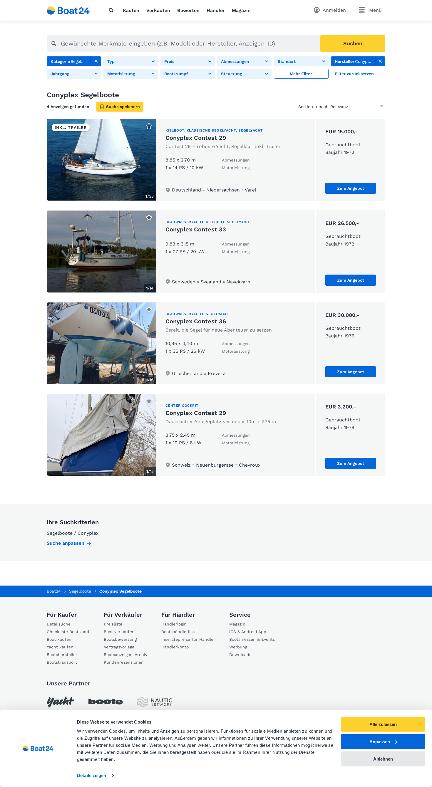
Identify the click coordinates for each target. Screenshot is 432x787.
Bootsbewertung (120, 639)
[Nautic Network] (154, 702)
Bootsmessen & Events (252, 639)
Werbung (238, 647)
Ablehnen (383, 758)
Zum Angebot (350, 188)
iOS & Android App (247, 631)
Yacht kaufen (60, 647)
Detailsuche (59, 624)
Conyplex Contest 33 (195, 229)
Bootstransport (62, 662)
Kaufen (131, 10)
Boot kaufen (59, 639)
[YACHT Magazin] (60, 702)
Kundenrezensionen (124, 662)
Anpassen (379, 741)
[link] (96, 61)
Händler (216, 10)
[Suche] (112, 10)
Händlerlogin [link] (174, 624)
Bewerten (188, 10)
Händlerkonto (175, 647)
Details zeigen (91, 775)
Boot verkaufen (119, 631)
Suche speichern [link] (123, 106)
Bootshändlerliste (179, 631)
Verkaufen (158, 10)
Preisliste (113, 624)
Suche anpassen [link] (65, 543)
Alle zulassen (383, 724)
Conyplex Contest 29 (195, 137)
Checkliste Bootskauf (68, 631)
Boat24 (54, 591)
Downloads (240, 654)
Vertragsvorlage (119, 647)
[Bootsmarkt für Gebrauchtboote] (68, 10)
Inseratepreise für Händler (188, 639)
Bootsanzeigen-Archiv (125, 654)
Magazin (241, 10)
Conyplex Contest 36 (195, 321)
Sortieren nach (313, 106)
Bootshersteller (62, 654)
